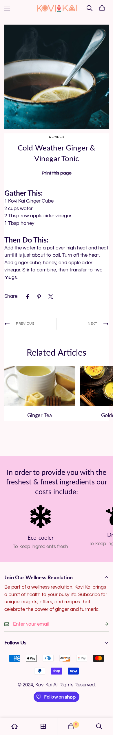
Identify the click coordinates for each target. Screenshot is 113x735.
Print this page (57, 173)
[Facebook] (27, 296)
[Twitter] (50, 296)
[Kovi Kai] (56, 8)
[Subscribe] (102, 624)
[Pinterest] (39, 296)
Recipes (56, 137)
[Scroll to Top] (102, 704)
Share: (11, 296)
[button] (102, 8)
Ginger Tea (39, 415)
